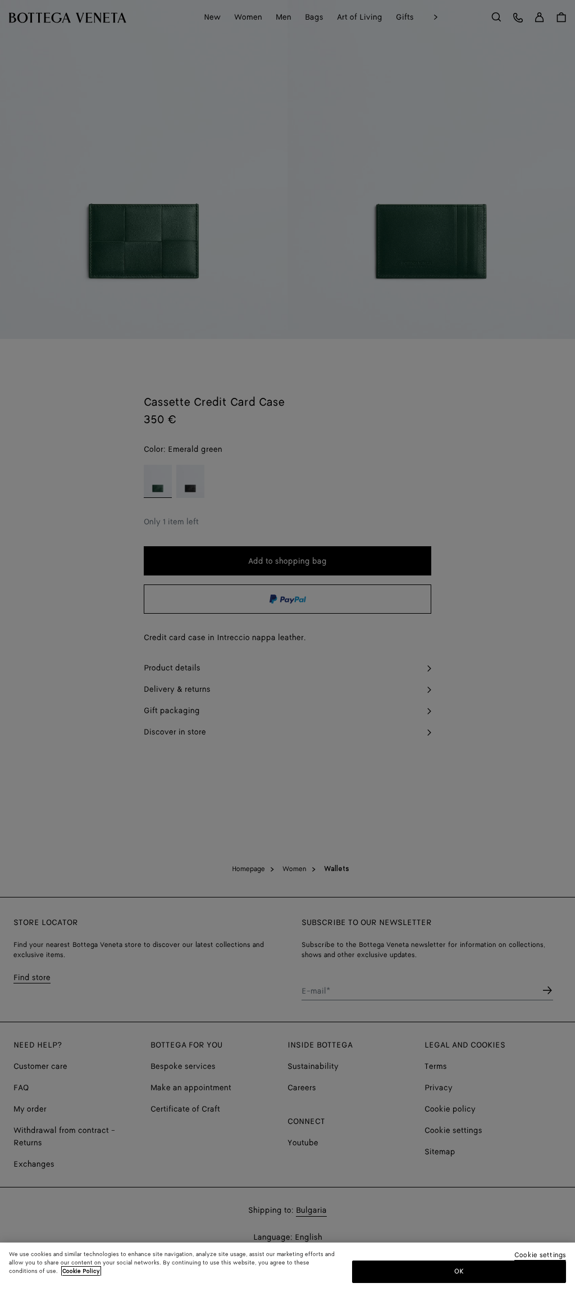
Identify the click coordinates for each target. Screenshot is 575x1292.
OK (459, 1271)
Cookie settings (540, 1256)
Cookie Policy (81, 1271)
